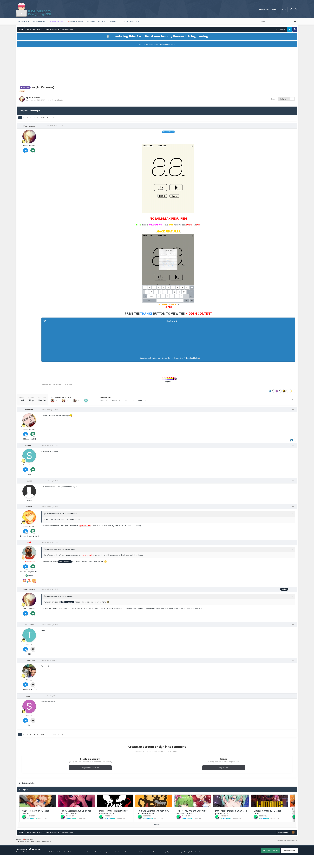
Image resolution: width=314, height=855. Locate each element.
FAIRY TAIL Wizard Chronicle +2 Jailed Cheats (192, 812)
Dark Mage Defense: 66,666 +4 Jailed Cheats (231, 812)
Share (272, 99)
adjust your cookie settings (173, 852)
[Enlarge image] (168, 178)
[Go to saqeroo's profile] (29, 706)
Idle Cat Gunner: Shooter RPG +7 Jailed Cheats (153, 812)
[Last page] (48, 117)
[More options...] (292, 125)
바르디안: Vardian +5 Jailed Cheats (35, 812)
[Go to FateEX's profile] (29, 517)
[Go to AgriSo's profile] (75, 400)
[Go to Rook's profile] (52, 400)
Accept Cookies (271, 850)
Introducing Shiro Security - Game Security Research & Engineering (157, 36)
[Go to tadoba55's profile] (29, 420)
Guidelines (199, 852)
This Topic (285, 21)
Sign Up (283, 9)
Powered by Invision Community (287, 840)
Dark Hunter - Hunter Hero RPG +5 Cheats (113, 812)
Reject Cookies (289, 850)
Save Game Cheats (55, 100)
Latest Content (97, 21)
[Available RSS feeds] (293, 832)
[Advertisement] (157, 66)
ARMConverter (130, 21)
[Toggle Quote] (45, 514)
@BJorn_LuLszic (65, 561)
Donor (30, 575)
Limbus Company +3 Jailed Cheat (267, 812)
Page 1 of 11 (57, 118)
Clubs (114, 21)
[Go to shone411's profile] (29, 455)
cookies (35, 852)
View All (157, 825)
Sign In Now (223, 768)
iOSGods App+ (57, 21)
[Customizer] (290, 9)
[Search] (295, 21)
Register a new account (90, 768)
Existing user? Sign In (268, 9)
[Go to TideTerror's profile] (29, 635)
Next (43, 118)
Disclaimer (40, 21)
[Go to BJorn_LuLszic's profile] (22, 99)
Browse (23, 21)
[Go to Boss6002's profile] (86, 400)
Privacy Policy (24, 842)
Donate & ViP (76, 21)
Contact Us (47, 842)
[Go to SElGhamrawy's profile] (29, 671)
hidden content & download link (184, 358)
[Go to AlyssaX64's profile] (24, 817)
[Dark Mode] (295, 9)
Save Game (25, 87)
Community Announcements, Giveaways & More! (157, 44)
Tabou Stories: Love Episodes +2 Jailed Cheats (76, 812)
